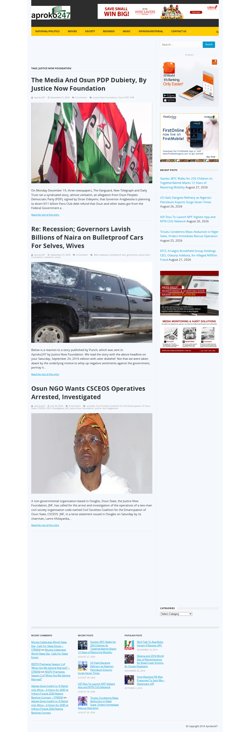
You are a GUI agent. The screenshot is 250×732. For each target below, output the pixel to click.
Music (126, 31)
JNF (67, 408)
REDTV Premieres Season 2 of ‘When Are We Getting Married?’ (50, 675)
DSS (49, 408)
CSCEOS (42, 408)
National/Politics (47, 31)
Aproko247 (212, 726)
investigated (58, 408)
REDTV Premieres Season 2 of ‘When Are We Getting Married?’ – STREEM (50, 668)
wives (58, 257)
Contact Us (178, 31)
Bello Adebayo (101, 254)
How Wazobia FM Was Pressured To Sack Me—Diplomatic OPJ (151, 680)
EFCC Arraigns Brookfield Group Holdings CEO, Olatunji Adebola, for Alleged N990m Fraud (188, 255)
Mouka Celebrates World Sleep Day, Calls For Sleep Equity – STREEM (49, 645)
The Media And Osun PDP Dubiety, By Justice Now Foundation (88, 84)
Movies (72, 31)
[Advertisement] (189, 418)
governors (132, 254)
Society (90, 31)
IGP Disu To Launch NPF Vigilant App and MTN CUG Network (96, 685)
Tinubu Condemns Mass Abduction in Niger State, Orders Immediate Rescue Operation (98, 703)
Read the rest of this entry (45, 214)
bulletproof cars (118, 254)
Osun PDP (124, 97)
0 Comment (81, 97)
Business (109, 31)
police (98, 408)
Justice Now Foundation (105, 97)
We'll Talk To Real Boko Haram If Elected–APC (150, 643)
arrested (91, 405)
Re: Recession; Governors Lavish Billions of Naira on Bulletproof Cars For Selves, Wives (87, 237)
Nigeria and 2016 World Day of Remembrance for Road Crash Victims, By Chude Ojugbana (144, 661)
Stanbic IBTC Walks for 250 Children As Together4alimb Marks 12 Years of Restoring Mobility (186, 182)
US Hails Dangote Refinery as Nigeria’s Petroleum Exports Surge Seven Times (95, 668)
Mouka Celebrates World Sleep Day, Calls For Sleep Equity (49, 653)
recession (49, 257)
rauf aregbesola (110, 408)
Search (209, 44)
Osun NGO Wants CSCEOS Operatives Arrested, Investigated (88, 392)
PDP (132, 97)
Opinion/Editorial (151, 31)
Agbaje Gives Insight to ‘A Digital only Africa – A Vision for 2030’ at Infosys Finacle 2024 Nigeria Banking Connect (49, 706)
